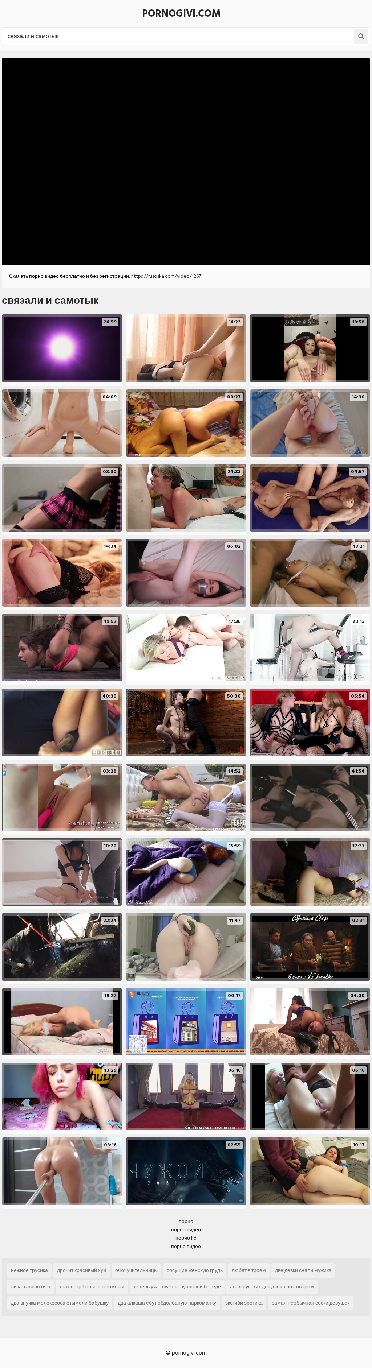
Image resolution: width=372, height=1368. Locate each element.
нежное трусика (29, 1270)
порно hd (186, 1238)
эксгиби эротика (244, 1303)
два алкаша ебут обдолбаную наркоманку (167, 1303)
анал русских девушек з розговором (272, 1286)
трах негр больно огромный (91, 1286)
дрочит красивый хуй (81, 1270)
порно (186, 1221)
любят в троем (249, 1270)
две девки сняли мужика (303, 1270)
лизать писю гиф (30, 1286)
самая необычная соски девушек (310, 1303)
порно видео (186, 1230)
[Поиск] (361, 36)
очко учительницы (136, 1270)
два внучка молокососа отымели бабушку (60, 1303)
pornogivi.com (181, 13)
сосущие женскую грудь (195, 1270)
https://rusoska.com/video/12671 (167, 276)
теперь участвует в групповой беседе (177, 1286)
